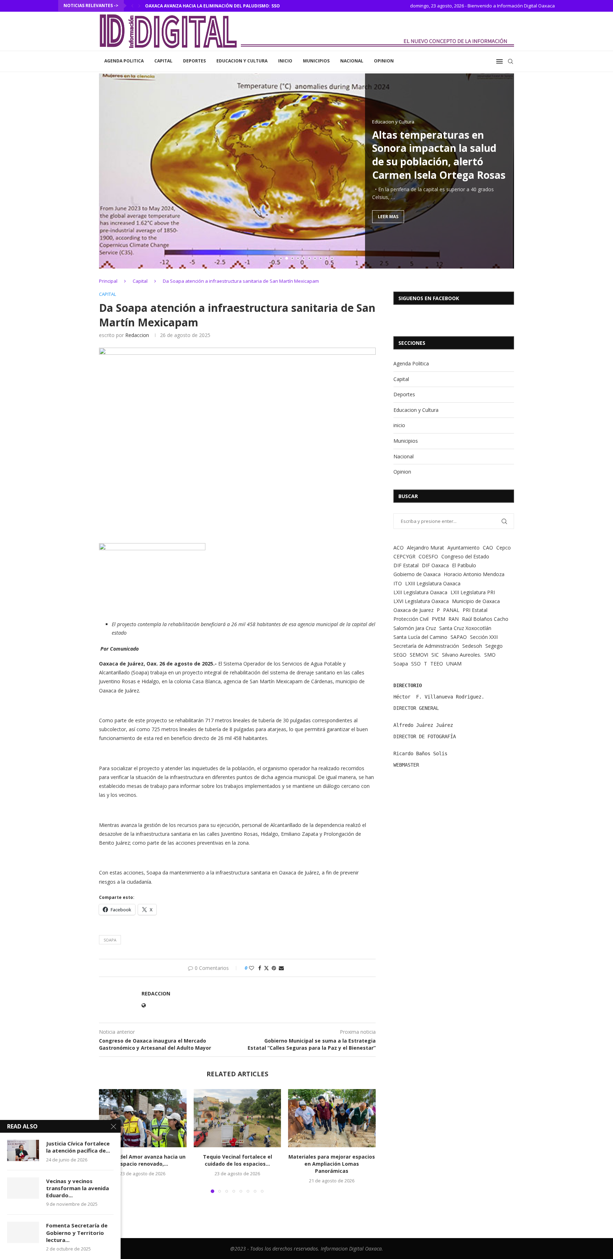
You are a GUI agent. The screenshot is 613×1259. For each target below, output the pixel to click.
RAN (453, 618)
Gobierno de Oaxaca (417, 574)
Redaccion (137, 335)
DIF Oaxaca (435, 565)
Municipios (316, 61)
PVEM (438, 618)
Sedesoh (472, 645)
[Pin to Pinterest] (274, 968)
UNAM (454, 663)
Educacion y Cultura (241, 61)
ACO (398, 547)
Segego (494, 645)
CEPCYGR (404, 556)
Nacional (351, 61)
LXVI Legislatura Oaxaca (421, 601)
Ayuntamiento (463, 547)
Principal (108, 281)
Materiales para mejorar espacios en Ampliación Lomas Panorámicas (332, 1163)
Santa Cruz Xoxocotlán (465, 628)
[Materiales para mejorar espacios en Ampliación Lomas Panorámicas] (332, 1118)
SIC (435, 654)
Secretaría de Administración (426, 645)
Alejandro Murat (425, 547)
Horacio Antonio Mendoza (474, 574)
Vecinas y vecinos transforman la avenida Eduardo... (77, 1188)
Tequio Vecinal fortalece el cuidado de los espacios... (237, 1160)
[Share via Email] (281, 968)
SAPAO (459, 637)
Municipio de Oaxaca (476, 601)
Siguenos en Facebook (428, 298)
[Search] (510, 61)
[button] (132, 5)
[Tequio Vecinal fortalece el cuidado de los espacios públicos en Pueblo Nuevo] (237, 1118)
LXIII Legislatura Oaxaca (432, 583)
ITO (397, 583)
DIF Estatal (406, 565)
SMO (490, 654)
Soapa (110, 940)
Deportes (194, 61)
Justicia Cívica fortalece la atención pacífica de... (78, 1147)
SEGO (400, 654)
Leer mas (388, 216)
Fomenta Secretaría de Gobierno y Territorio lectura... (76, 1232)
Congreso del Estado (465, 556)
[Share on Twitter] (266, 968)
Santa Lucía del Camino (420, 637)
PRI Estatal (475, 610)
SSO (416, 663)
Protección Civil (411, 618)
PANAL (451, 610)
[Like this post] (251, 968)
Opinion (384, 61)
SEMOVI (419, 654)
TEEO (436, 663)
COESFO (428, 556)
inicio (285, 61)
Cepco (503, 547)
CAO (488, 547)
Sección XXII (484, 637)
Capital (163, 61)
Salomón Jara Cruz (414, 628)
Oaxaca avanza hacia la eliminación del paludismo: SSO (212, 6)
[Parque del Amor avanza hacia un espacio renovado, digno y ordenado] (143, 1118)
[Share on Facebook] (259, 968)
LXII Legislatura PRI (473, 592)
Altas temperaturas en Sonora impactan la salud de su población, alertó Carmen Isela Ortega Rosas (439, 154)
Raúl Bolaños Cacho (485, 618)
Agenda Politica (124, 61)
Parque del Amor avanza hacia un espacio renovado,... (143, 1160)
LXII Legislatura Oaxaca (420, 592)
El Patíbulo (464, 565)
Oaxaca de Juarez (413, 610)
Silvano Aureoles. (461, 654)
